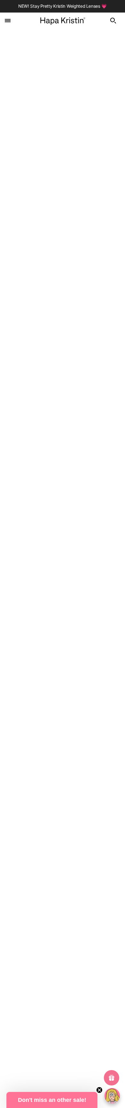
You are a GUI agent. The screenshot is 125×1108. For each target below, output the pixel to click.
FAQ (62, 914)
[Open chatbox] (112, 1095)
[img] (115, 20)
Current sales (62, 1004)
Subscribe (62, 820)
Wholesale (62, 944)
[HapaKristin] (62, 20)
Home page (66, 86)
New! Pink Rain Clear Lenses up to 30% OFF (48, 545)
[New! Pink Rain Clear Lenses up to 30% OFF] (62, 474)
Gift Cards (62, 895)
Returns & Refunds (62, 924)
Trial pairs (63, 1043)
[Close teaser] (99, 1090)
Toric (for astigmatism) (62, 1034)
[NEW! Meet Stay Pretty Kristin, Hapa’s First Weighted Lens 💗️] (62, 317)
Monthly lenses (63, 1024)
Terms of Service (62, 1053)
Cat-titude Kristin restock (32, 695)
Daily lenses (62, 1014)
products (71, 93)
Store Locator (62, 905)
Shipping (62, 934)
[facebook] (46, 981)
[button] (51, 1100)
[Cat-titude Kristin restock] (62, 624)
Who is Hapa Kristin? (62, 885)
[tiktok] (79, 981)
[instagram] (62, 981)
